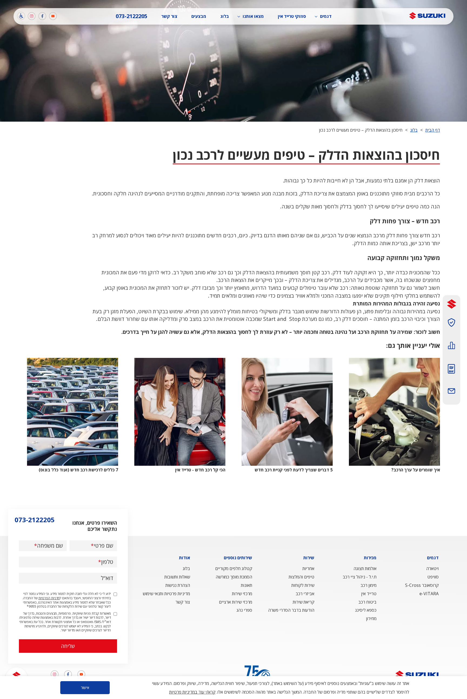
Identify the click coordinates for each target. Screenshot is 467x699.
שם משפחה (50, 545)
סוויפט (433, 577)
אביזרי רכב (305, 594)
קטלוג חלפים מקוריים (233, 568)
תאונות (246, 585)
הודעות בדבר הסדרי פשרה (291, 610)
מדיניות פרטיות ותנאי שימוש (166, 594)
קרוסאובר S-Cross (422, 585)
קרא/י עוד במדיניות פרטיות (192, 692)
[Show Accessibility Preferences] (21, 16)
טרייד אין (368, 594)
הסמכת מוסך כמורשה (234, 577)
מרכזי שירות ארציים (235, 602)
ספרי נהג (244, 610)
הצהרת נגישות (177, 585)
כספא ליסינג (365, 610)
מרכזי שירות (242, 594)
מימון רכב (368, 585)
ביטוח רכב (367, 602)
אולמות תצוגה (364, 568)
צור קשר (169, 16)
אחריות (308, 568)
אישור (85, 687)
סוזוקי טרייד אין (292, 16)
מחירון (371, 618)
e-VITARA (429, 594)
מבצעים (198, 16)
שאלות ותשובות (177, 577)
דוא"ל (107, 578)
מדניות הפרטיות (49, 598)
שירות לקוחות (302, 585)
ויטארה (432, 568)
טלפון (107, 561)
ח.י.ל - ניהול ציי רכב (359, 577)
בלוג (224, 16)
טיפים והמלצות (301, 577)
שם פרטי (103, 545)
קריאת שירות (303, 602)
